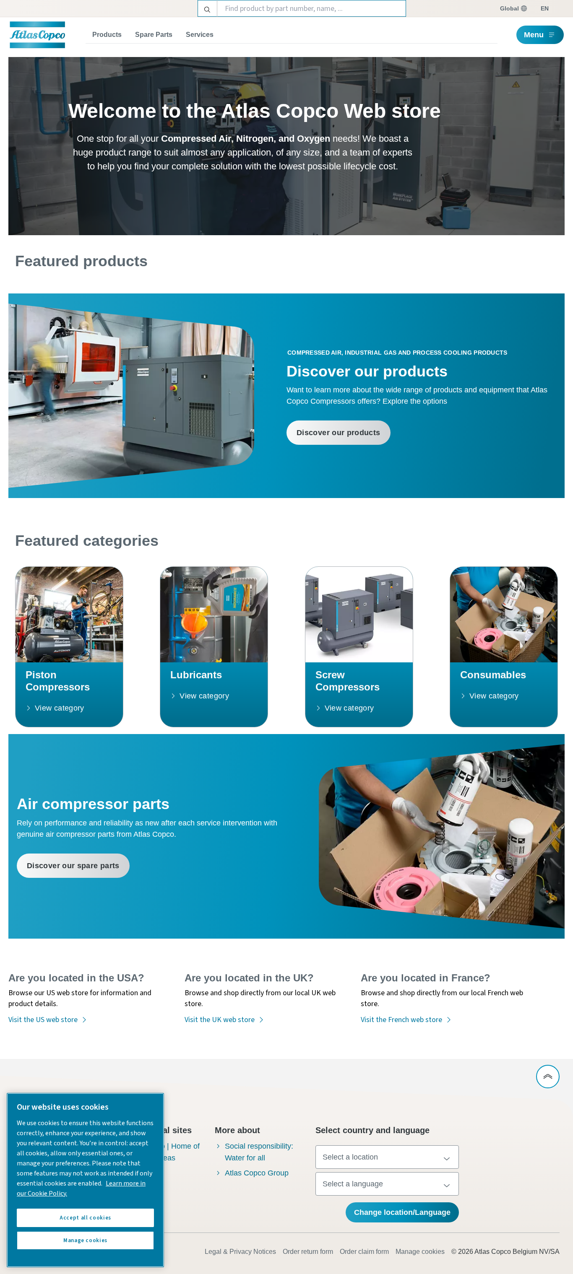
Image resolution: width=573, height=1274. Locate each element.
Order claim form (364, 1251)
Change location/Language (402, 1212)
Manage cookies (420, 1251)
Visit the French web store (401, 1020)
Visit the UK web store (220, 1020)
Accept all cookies (85, 1218)
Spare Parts (153, 34)
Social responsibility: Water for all (259, 1152)
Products (107, 34)
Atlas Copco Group (257, 1173)
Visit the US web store (43, 1020)
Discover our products (338, 432)
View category (59, 708)
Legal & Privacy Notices (240, 1251)
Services (200, 34)
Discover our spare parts (73, 865)
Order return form (308, 1251)
